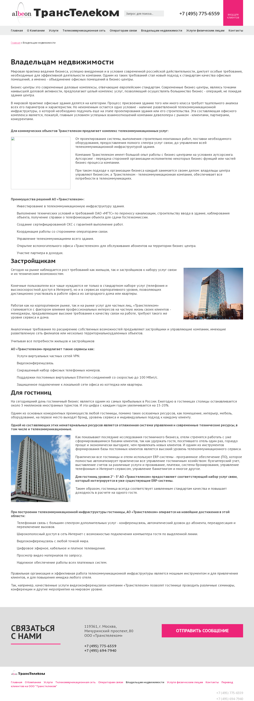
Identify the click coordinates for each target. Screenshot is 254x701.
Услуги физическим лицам (205, 30)
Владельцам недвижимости (161, 30)
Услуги (53, 30)
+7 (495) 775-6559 (199, 13)
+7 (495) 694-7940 (100, 650)
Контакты (236, 30)
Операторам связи (123, 30)
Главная (17, 30)
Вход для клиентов (233, 16)
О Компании (36, 30)
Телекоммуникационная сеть (84, 30)
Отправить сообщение (202, 630)
